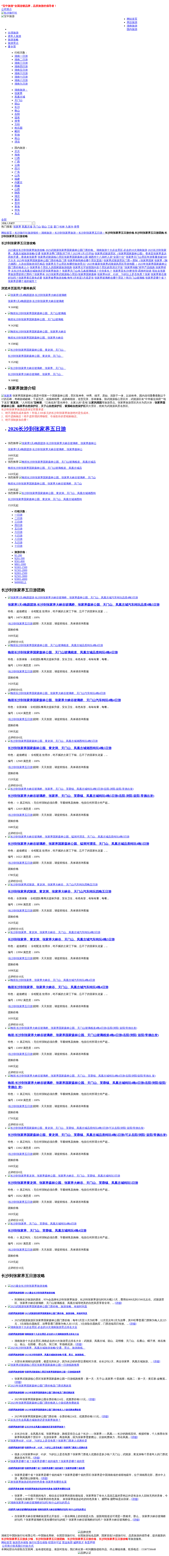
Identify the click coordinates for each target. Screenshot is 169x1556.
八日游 (18, 539)
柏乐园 (18, 127)
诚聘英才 (78, 1542)
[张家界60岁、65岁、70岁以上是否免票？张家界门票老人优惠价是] (47, 1440)
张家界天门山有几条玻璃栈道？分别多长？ (87, 270)
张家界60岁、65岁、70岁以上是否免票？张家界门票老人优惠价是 (56, 1447)
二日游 (18, 518)
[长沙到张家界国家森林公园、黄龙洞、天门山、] (37, 349)
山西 (17, 189)
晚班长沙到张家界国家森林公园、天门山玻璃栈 (35, 319)
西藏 (17, 185)
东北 (17, 213)
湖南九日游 (21, 83)
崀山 (17, 138)
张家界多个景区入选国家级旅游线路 (51, 267)
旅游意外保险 (20, 1542)
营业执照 (67, 1542)
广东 (17, 172)
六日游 (18, 532)
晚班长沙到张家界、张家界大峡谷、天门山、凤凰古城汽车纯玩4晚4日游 (58, 987)
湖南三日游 (21, 63)
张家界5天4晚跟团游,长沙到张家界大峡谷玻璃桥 (36, 301)
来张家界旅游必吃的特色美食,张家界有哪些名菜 (47, 1488)
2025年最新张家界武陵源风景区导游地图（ (112, 263)
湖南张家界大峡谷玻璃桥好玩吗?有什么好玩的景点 (62, 1509)
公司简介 (6, 9)
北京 (17, 151)
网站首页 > (8, 232)
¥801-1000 (20, 564)
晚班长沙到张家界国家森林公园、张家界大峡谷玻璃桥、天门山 (45, 483)
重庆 (17, 199)
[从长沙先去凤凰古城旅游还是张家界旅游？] (34, 1419)
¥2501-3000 (21, 576)
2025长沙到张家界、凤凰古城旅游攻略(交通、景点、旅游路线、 (55, 1354)
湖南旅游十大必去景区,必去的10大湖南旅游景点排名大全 (52, 1334)
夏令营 (12, 46)
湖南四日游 (21, 66)
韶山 (17, 103)
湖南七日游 (21, 76)
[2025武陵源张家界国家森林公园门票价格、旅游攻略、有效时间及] (47, 1306)
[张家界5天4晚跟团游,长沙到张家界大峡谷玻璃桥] (37, 295)
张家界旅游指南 (16, 1293)
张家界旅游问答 (16, 1427)
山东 (17, 175)
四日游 (18, 525)
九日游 (18, 542)
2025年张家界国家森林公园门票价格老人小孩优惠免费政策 (53, 1409)
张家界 (18, 93)
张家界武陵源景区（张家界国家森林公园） (120, 253)
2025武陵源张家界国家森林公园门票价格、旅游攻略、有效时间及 (56, 1313)
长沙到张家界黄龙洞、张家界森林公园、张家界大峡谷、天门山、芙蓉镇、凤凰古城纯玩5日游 (73, 1182)
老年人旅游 (14, 36)
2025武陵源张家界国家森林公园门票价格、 (71, 250)
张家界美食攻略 (16, 1488)
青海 (17, 206)
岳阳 (17, 114)
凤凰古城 (20, 96)
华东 (17, 210)
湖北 (17, 196)
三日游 (18, 521)
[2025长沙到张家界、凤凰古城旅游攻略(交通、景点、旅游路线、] (46, 1347)
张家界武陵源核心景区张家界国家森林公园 (63, 257)
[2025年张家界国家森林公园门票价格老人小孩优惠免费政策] (43, 1402)
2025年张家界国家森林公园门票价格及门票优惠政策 (49, 1392)
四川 (17, 168)
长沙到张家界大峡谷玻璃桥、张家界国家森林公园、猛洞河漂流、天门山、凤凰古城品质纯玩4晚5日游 (78, 843)
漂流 (17, 141)
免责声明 (89, 1542)
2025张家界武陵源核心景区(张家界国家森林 (71, 274)
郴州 (17, 131)
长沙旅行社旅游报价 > (28, 232)
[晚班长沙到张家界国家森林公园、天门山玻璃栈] (37, 313)
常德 (17, 134)
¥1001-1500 (21, 567)
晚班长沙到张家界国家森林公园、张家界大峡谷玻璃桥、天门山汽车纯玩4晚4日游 (64, 700)
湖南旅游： (21, 89)
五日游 (18, 528)
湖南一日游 (21, 56)
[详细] (118, 1303)
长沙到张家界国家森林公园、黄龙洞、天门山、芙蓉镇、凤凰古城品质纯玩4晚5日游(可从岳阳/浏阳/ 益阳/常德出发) (87, 1135)
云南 (17, 165)
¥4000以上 (20, 582)
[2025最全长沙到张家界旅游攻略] (28, 1285)
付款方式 (28, 1545)
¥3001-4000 (21, 579)
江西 (17, 158)
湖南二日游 (21, 59)
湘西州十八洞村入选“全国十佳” (106, 257)
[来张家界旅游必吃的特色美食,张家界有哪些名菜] (37, 1481)
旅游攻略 (13, 39)
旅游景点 (13, 43)
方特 (17, 124)
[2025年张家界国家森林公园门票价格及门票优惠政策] (39, 1385)
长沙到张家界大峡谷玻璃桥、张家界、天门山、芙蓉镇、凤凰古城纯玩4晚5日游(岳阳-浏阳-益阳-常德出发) (81, 796)
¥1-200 (18, 555)
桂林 (62, 226)
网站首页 (132, 18)
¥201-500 (20, 558)
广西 (17, 161)
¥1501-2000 (21, 570)
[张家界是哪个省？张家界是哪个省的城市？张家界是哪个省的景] (46, 1461)
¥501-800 (20, 561)
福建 (17, 179)
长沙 (17, 107)
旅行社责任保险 (38, 1542)
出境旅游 (13, 32)
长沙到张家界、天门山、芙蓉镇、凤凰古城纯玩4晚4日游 (47, 1230)
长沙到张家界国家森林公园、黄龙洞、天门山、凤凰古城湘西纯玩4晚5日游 (60, 748)
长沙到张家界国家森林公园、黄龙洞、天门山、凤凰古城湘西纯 (45, 499)
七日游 (18, 535)
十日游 (18, 546)
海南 (17, 154)
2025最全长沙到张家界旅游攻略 (26, 250)
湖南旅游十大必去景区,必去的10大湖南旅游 (121, 250)
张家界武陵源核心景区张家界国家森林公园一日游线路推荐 (53, 1372)
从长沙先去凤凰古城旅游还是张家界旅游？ (36, 270)
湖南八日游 (21, 80)
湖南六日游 (21, 73)
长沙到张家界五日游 (21, 623)
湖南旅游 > (48, 232)
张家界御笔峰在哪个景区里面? (85, 260)
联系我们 (18, 1545)
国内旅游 (132, 29)
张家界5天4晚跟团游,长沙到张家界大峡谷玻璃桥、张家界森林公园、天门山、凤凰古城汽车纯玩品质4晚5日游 (84, 604)
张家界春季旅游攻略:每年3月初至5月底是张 (68, 277)
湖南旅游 (132, 25)
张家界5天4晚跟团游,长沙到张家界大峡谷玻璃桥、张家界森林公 (45, 449)
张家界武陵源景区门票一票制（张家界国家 (128, 260)
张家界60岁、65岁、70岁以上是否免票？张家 (123, 274)
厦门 (56, 226)
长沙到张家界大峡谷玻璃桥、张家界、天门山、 (35, 374)
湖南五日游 (21, 70)
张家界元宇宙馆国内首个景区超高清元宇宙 (98, 267)
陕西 (17, 192)
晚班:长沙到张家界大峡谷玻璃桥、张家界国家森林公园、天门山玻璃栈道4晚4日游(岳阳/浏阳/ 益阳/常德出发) (83, 1035)
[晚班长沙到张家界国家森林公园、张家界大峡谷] (37, 331)
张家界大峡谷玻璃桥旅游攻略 (22, 1509)
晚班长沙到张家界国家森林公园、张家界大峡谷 (35, 337)
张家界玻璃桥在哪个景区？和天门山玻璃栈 (119, 277)
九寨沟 (69, 226)
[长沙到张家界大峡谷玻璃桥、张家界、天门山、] (37, 368)
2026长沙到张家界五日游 (37, 429)
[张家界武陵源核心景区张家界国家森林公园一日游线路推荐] (43, 1364)
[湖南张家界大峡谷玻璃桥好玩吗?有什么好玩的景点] (39, 1502)
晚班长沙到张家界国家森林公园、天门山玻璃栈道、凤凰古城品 (45, 468)
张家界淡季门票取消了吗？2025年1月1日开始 (67, 253)
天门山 (18, 100)
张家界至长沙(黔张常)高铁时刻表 (132, 270)
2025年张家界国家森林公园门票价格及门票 (42, 260)
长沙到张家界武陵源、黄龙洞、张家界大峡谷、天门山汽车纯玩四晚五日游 (59, 891)
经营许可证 (54, 1542)
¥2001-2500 (21, 573)
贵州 (17, 203)
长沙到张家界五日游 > (92, 232)
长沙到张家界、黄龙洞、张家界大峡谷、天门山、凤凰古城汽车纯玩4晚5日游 (61, 939)
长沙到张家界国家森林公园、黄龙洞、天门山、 (35, 356)
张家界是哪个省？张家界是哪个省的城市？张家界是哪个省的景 (55, 1468)
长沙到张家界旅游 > (67, 232)
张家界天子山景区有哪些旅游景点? (66, 263)
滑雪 (17, 121)
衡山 (17, 110)
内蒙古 (18, 182)
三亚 (50, 226)
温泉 (17, 117)
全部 (4, 219)
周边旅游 (132, 22)
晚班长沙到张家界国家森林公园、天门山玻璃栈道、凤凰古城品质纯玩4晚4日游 (63, 652)
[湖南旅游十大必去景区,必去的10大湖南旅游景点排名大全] (42, 1327)
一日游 (18, 514)
